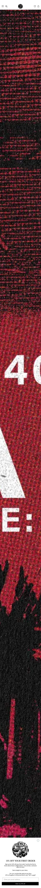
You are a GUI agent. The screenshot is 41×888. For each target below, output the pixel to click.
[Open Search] (6, 6)
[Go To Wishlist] (35, 6)
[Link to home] (20, 6)
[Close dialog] (38, 840)
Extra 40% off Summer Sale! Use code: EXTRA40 (20, 1)
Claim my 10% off (20, 884)
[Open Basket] (38, 6)
